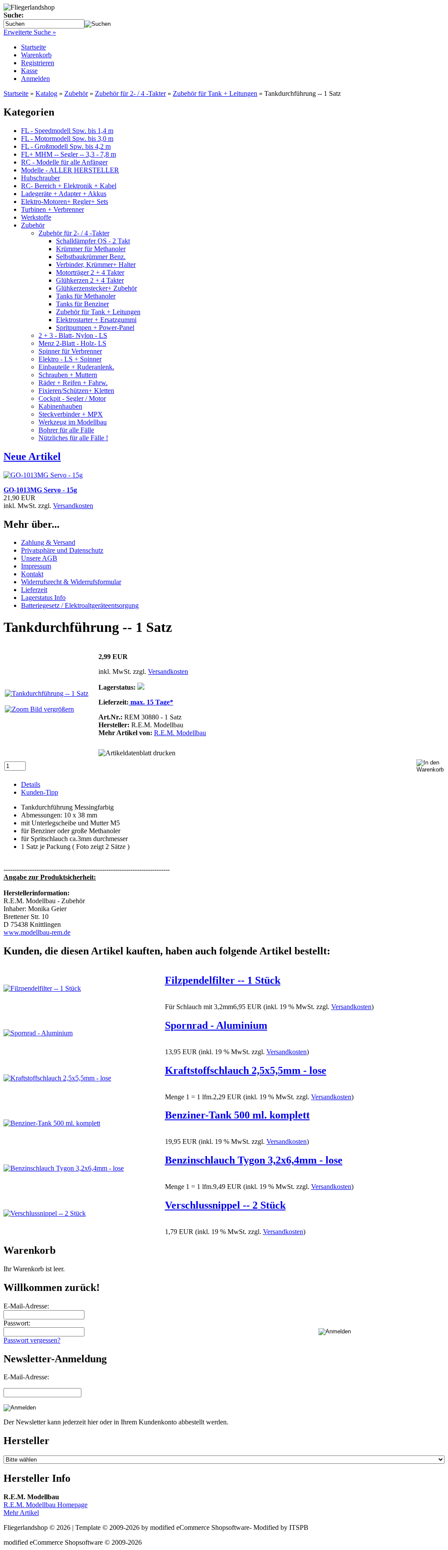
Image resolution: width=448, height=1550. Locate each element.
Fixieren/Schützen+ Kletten (76, 390)
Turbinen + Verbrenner (52, 209)
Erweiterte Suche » (30, 32)
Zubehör (33, 225)
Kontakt (32, 574)
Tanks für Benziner (82, 304)
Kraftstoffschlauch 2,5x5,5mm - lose (245, 1070)
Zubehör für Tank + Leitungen (98, 312)
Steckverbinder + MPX (70, 414)
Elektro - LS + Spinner (70, 359)
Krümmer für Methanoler (91, 248)
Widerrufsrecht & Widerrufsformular (71, 582)
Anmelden (35, 78)
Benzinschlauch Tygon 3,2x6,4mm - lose (254, 1160)
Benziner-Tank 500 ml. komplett (237, 1115)
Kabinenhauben (60, 406)
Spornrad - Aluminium (216, 1025)
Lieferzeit (34, 589)
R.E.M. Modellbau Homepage (46, 1504)
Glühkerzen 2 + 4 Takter (90, 280)
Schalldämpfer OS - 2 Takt (93, 241)
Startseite (33, 47)
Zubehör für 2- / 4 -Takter (73, 233)
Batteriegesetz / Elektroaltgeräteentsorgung (80, 605)
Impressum (36, 566)
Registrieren (37, 63)
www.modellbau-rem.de (37, 932)
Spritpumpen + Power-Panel (95, 327)
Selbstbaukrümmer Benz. (91, 256)
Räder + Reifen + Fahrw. (73, 382)
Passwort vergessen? (32, 1340)
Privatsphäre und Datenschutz (62, 550)
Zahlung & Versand (48, 542)
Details (30, 784)
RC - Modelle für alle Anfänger (64, 162)
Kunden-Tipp (39, 792)
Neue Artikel (32, 456)
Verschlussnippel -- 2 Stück (225, 1205)
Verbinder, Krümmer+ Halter (96, 264)
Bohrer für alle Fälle (66, 430)
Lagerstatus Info (43, 597)
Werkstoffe (36, 217)
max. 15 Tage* (151, 702)
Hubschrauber (40, 178)
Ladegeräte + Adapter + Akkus (63, 193)
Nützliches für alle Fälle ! (73, 438)
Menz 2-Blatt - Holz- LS (72, 343)
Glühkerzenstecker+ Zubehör (96, 288)
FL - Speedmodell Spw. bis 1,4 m (67, 130)
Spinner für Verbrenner (70, 351)
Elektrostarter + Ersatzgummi (96, 319)
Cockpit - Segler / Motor (72, 398)
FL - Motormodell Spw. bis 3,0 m (67, 138)
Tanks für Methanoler (86, 296)
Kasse (29, 70)
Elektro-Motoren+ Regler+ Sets (64, 201)
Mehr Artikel (21, 1512)
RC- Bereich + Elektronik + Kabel (68, 185)
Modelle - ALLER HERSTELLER (70, 170)
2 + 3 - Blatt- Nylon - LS (72, 335)
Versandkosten (73, 505)
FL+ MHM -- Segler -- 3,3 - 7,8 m (68, 154)
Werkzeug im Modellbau (72, 422)
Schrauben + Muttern (67, 375)
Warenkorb (36, 55)
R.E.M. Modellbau (180, 732)
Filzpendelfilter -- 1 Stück (222, 980)
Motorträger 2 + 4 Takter (90, 272)
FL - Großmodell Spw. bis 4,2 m (66, 146)
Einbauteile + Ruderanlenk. (76, 367)
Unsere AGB (39, 558)
